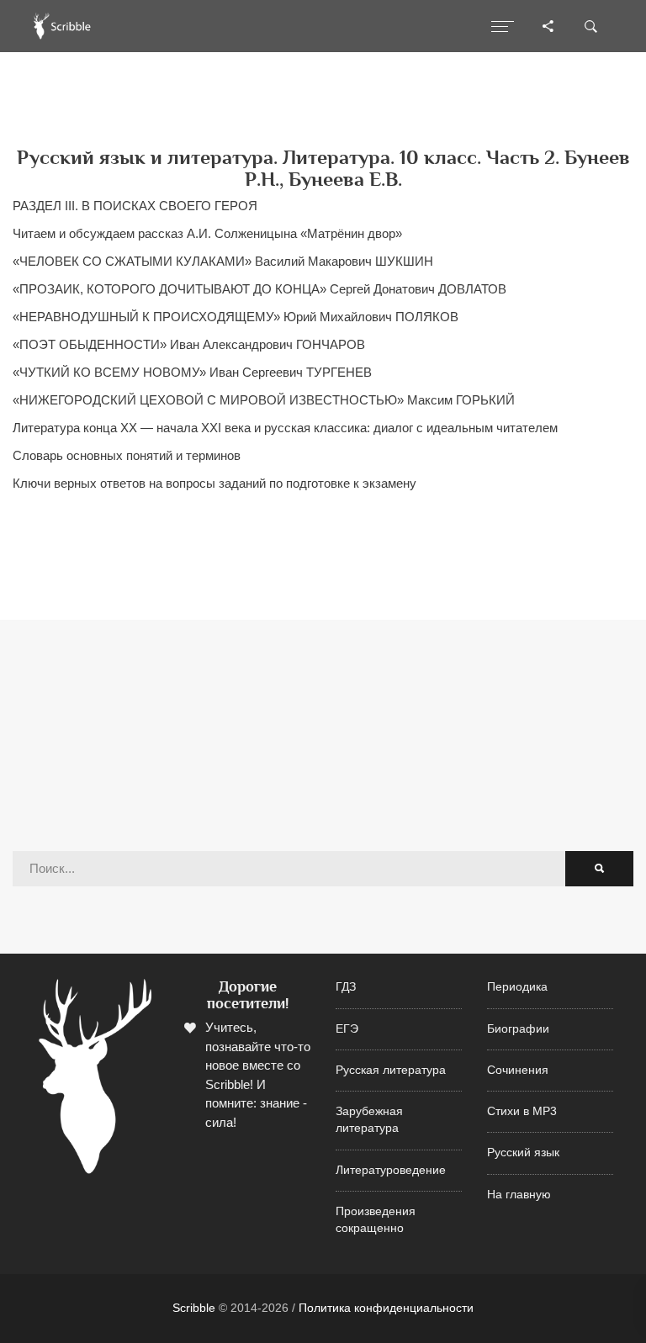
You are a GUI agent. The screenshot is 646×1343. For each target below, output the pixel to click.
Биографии (518, 1029)
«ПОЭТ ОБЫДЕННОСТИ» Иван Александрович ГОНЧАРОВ (189, 344)
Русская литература (391, 1070)
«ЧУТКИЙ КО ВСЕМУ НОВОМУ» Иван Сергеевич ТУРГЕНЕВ (192, 372)
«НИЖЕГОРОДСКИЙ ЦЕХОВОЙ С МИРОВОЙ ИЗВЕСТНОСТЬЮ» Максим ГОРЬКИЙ (264, 400)
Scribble (193, 1307)
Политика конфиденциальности (386, 1307)
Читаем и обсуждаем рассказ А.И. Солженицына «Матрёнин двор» (207, 233)
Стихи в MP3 (522, 1111)
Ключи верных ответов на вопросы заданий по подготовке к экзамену (214, 483)
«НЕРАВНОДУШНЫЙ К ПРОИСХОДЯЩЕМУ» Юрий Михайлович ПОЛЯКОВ (235, 316)
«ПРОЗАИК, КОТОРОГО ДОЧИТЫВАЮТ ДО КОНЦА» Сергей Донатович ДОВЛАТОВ (259, 289)
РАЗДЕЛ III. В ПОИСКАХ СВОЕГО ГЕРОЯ (135, 205)
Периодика (517, 987)
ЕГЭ (347, 1029)
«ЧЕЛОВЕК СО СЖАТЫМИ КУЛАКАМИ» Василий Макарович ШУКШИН (223, 261)
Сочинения (517, 1070)
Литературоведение (391, 1170)
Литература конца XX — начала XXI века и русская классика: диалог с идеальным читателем (285, 427)
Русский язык (523, 1152)
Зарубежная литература (369, 1119)
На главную (519, 1194)
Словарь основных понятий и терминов (127, 455)
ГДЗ (346, 987)
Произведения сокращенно (376, 1220)
